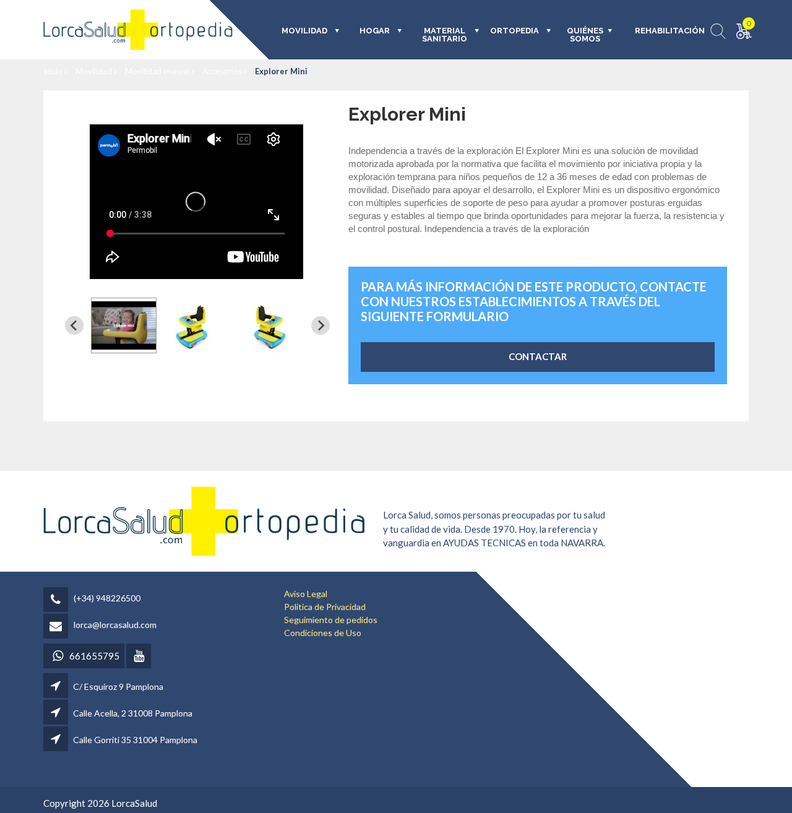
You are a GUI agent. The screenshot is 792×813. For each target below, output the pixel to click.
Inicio (53, 71)
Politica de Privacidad (325, 606)
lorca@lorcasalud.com (115, 624)
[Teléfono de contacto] (57, 600)
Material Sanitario (444, 35)
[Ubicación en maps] (56, 686)
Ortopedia (514, 31)
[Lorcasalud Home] (204, 520)
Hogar (374, 31)
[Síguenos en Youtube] (139, 656)
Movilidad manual (158, 71)
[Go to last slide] (74, 325)
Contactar (538, 356)
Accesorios (223, 71)
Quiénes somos (585, 35)
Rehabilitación (661, 31)
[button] (124, 325)
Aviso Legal (305, 593)
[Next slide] (320, 325)
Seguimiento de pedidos (330, 619)
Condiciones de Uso (322, 632)
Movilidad (94, 71)
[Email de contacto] (57, 627)
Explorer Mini (281, 71)
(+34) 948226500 (107, 598)
